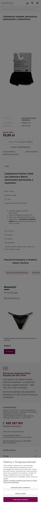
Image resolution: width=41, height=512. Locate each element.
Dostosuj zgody (20, 493)
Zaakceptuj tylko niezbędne (20, 487)
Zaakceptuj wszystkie (20, 499)
